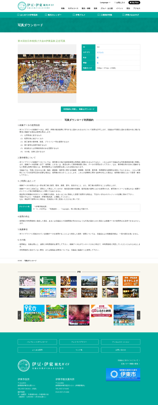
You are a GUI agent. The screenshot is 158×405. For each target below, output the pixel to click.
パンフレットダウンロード (37, 342)
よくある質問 (37, 350)
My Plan (135, 2)
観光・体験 (86, 8)
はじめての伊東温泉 (29, 15)
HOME (20, 261)
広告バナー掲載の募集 (129, 364)
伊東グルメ (80, 15)
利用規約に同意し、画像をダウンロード (79, 109)
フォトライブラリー (79, 342)
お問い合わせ (121, 350)
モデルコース (73, 8)
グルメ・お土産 (107, 8)
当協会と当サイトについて (128, 360)
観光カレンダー (54, 15)
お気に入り (120, 2)
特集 (63, 8)
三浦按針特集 (106, 15)
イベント (119, 8)
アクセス (136, 8)
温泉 (95, 8)
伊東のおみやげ (132, 15)
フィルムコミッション (120, 342)
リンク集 (79, 350)
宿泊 (128, 8)
